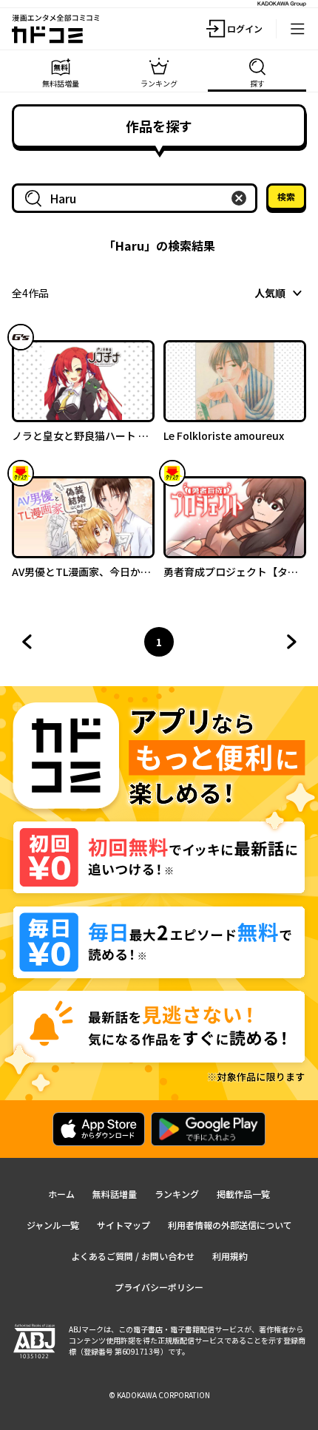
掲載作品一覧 (243, 1193)
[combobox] (138, 198)
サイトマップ (123, 1225)
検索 (286, 196)
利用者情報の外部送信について (230, 1225)
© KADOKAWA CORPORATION (159, 1394)
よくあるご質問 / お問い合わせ (132, 1256)
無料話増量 (114, 1193)
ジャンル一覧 (53, 1225)
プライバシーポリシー (159, 1287)
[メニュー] (297, 29)
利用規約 (230, 1256)
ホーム (61, 1193)
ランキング (177, 1193)
